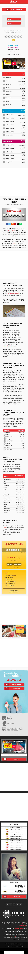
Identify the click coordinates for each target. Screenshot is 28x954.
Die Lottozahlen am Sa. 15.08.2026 (16, 836)
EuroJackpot (22, 923)
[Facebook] (7, 904)
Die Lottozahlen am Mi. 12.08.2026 (16, 840)
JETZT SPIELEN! (17, 564)
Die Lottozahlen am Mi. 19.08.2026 (16, 831)
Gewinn (14, 243)
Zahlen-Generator (18, 928)
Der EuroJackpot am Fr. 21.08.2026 (16, 829)
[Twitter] (20, 904)
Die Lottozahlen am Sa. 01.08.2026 (16, 849)
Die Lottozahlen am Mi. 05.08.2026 (16, 847)
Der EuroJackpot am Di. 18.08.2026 (16, 834)
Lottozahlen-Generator (8, 346)
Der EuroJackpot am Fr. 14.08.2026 (16, 838)
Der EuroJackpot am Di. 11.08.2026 (16, 842)
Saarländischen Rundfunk (14, 293)
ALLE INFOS (9, 564)
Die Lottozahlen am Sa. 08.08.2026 (16, 845)
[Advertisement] (14, 182)
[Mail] (14, 904)
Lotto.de (5, 527)
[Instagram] (10, 904)
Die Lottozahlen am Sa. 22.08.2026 (16, 827)
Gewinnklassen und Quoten (13, 54)
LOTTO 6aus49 (11, 230)
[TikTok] (17, 904)
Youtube (9, 292)
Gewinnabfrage (12, 936)
